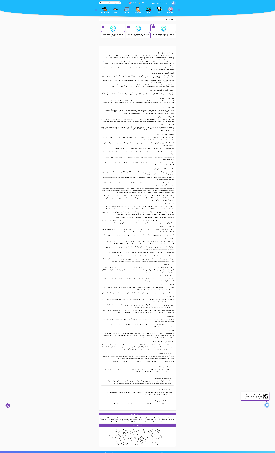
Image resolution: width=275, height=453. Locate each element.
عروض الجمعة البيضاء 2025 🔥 (147, 3)
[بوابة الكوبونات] (173, 3)
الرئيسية (166, 3)
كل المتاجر (160, 3)
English (134, 3)
